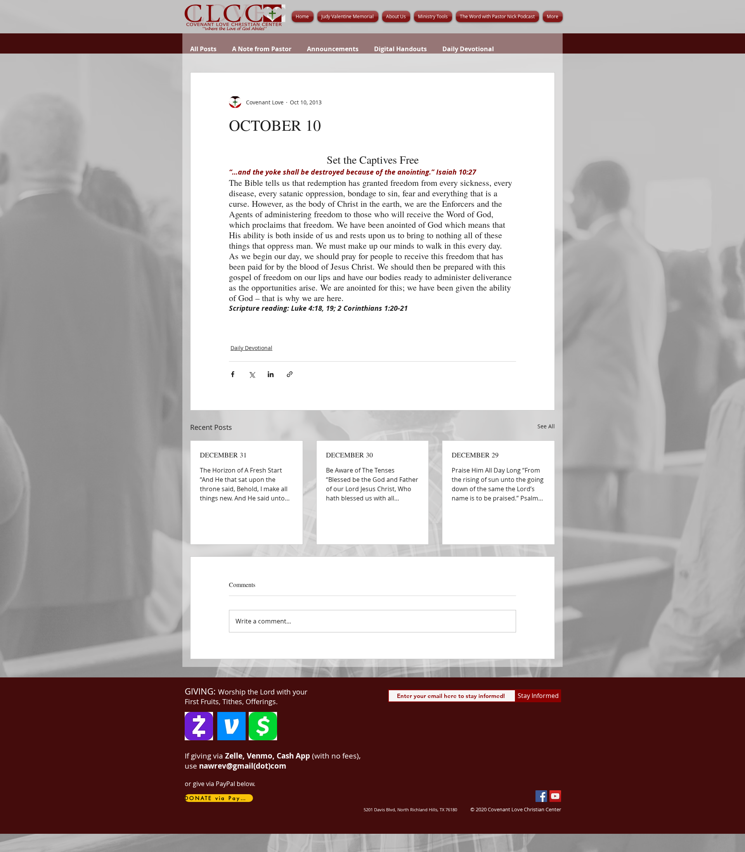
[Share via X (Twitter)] (251, 374)
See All (546, 426)
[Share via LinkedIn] (270, 374)
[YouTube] (555, 796)
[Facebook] (541, 796)
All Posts (203, 49)
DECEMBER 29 (475, 454)
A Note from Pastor (261, 49)
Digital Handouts (400, 49)
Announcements (333, 49)
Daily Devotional (468, 49)
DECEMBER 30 (349, 454)
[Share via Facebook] (232, 374)
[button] (396, 16)
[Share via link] (289, 374)
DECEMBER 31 (223, 454)
